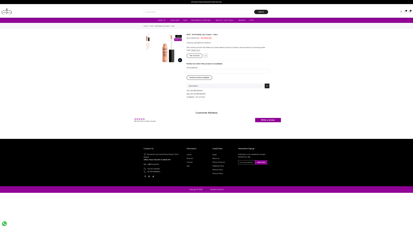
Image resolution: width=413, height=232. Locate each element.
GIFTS (251, 20)
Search (261, 12)
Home (146, 26)
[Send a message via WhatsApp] (4, 223)
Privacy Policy (217, 173)
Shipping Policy (218, 166)
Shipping (190, 43)
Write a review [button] (268, 120)
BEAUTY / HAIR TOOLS (224, 20)
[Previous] (157, 48)
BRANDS (242, 20)
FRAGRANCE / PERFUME (201, 20)
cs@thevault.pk (153, 164)
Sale (188, 166)
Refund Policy (217, 170)
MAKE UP (161, 20)
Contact (190, 162)
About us (215, 158)
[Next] (179, 48)
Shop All (190, 158)
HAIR (185, 20)
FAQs (214, 155)
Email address (192, 68)
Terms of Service (218, 162)
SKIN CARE (175, 20)
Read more (195, 50)
